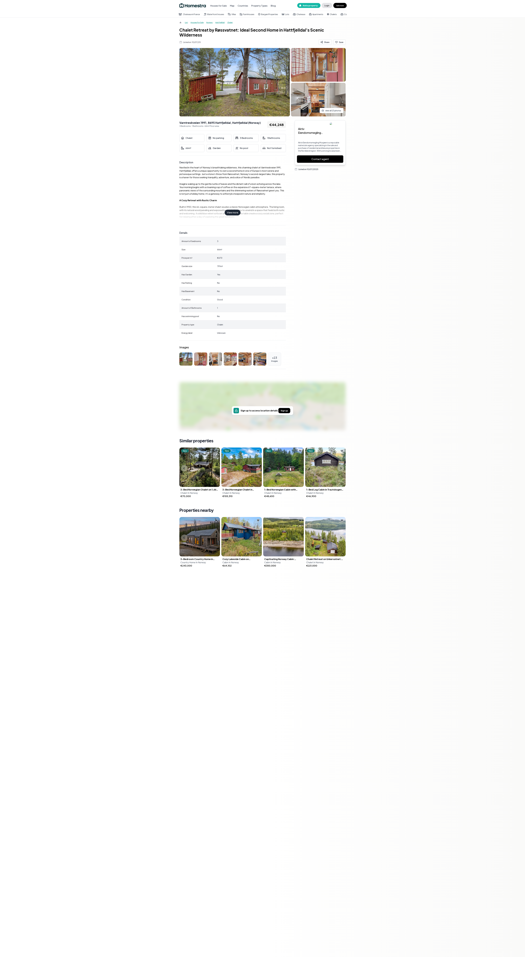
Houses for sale (197, 22)
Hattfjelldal (220, 22)
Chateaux (301, 14)
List (186, 22)
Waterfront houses (215, 14)
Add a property (310, 5)
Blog (273, 5)
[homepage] (180, 22)
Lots (287, 14)
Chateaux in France (191, 14)
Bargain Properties (269, 14)
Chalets (333, 14)
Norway (209, 22)
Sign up (284, 410)
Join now (340, 5)
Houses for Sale (218, 5)
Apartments (317, 14)
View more (232, 212)
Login (326, 5)
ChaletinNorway (189, 492)
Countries (243, 5)
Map (232, 5)
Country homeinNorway (193, 562)
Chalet (230, 22)
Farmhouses (248, 14)
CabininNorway (230, 562)
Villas (233, 14)
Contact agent (320, 159)
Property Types (259, 5)
